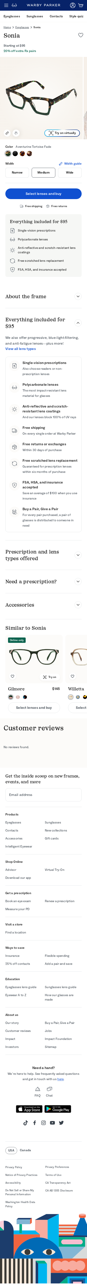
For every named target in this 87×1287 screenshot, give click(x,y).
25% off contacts (17, 964)
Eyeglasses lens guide (20, 987)
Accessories (14, 838)
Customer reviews (18, 1031)
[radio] (8, 153)
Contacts (11, 830)
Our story (12, 1023)
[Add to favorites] (80, 35)
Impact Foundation (58, 1039)
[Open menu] (6, 5)
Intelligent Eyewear (18, 846)
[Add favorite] (12, 676)
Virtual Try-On (54, 870)
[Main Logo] (43, 5)
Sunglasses (53, 822)
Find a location (15, 932)
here (60, 1079)
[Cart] (80, 5)
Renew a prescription (60, 901)
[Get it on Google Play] (57, 1109)
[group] (43, 98)
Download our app (18, 878)
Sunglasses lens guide (60, 987)
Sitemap (50, 1047)
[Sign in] (72, 5)
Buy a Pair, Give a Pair (60, 1023)
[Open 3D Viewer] (16, 133)
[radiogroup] (43, 153)
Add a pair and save (58, 964)
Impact (10, 1039)
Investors (12, 1047)
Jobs (48, 1031)
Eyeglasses (22, 27)
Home (7, 27)
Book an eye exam (18, 901)
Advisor (10, 870)
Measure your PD (17, 909)
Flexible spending (57, 956)
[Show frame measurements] (7, 133)
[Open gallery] (41, 98)
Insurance (12, 956)
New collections (56, 830)
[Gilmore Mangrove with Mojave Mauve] (34, 659)
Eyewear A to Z (15, 995)
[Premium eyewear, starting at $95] (14, 5)
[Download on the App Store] (29, 1109)
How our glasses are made (59, 997)
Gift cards (52, 838)
